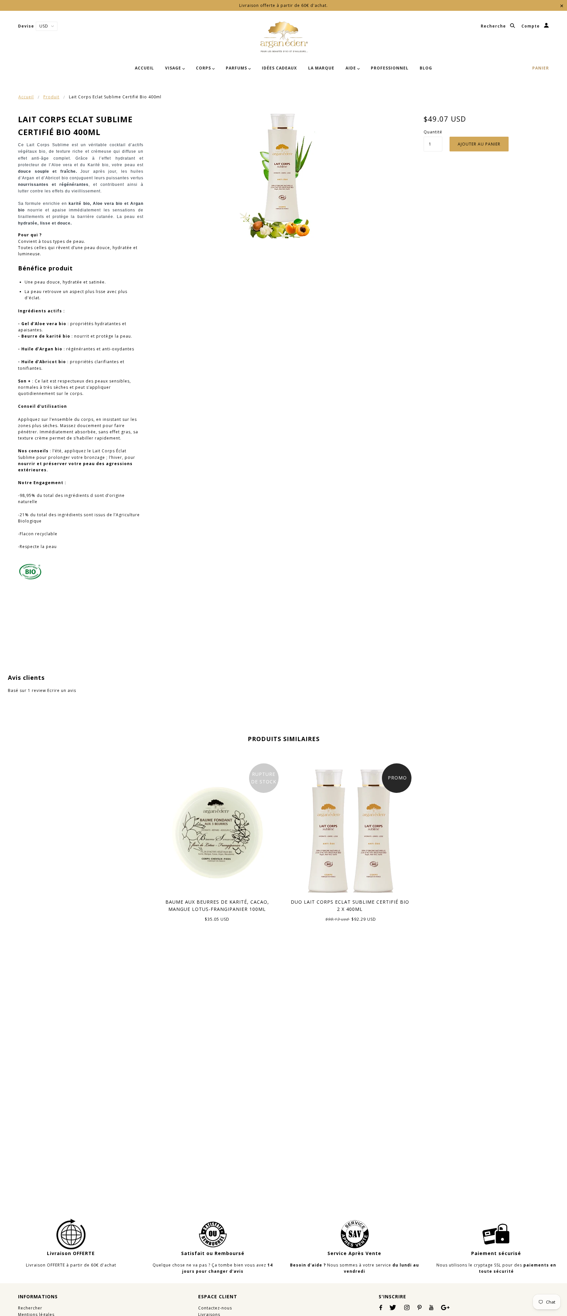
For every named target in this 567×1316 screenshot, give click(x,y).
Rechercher (30, 1308)
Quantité (433, 132)
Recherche (494, 26)
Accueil (26, 97)
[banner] (283, 37)
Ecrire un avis (61, 690)
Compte (531, 26)
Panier (540, 68)
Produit (51, 97)
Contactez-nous (215, 1308)
